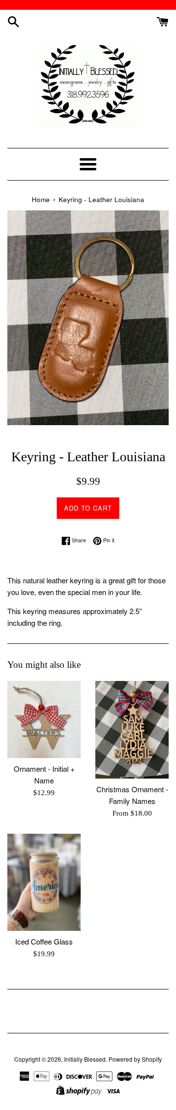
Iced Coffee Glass (44, 941)
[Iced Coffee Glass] (44, 882)
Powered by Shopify (135, 1059)
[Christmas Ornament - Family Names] (132, 730)
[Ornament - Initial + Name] (44, 720)
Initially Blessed (85, 1059)
